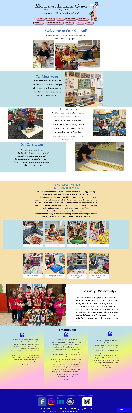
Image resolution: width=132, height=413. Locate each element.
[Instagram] (51, 401)
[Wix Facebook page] (42, 401)
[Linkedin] (60, 401)
